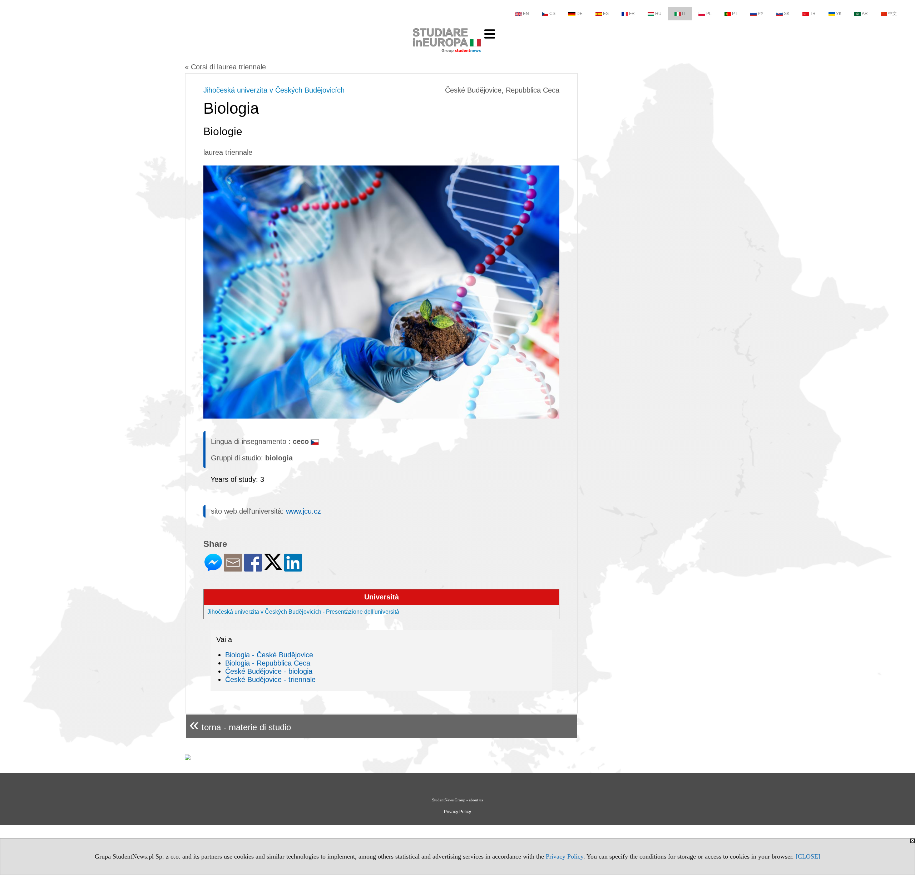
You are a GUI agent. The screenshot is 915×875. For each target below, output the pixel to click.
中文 (892, 13)
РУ (760, 13)
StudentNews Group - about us (457, 800)
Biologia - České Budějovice (269, 655)
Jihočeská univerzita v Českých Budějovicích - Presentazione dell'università (303, 612)
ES (606, 13)
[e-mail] (233, 568)
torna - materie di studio (240, 724)
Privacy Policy (564, 856)
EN (526, 13)
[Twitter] (273, 567)
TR (813, 13)
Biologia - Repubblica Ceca (267, 663)
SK (787, 13)
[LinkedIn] (293, 568)
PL (709, 13)
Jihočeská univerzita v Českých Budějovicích (274, 90)
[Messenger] (213, 568)
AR (865, 13)
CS (552, 13)
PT (734, 13)
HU (658, 13)
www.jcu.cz (303, 511)
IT (684, 13)
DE (580, 13)
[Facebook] (253, 568)
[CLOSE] (808, 856)
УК (838, 13)
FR (632, 13)
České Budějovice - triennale (270, 679)
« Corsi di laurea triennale (225, 67)
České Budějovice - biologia (268, 671)
